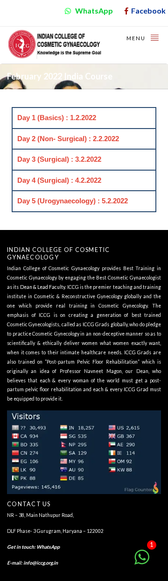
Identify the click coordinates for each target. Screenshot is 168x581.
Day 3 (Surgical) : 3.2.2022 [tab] (59, 159)
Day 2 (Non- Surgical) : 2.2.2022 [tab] (68, 139)
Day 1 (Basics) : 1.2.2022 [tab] (56, 118)
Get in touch (20, 547)
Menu (136, 38)
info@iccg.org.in (40, 563)
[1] (141, 562)
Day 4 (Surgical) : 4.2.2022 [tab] (59, 180)
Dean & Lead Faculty (42, 287)
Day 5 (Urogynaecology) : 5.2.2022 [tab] (72, 201)
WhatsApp (48, 547)
